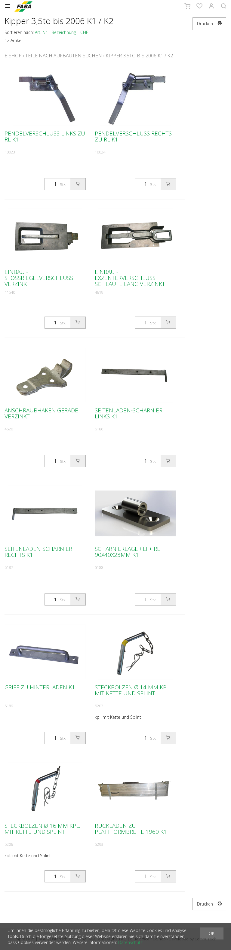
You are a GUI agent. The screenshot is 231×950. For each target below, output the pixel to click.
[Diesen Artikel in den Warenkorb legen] (77, 184)
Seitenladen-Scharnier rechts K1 (38, 552)
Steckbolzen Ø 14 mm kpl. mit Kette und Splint (132, 690)
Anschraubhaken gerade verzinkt (41, 413)
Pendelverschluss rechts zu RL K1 (133, 136)
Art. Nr (41, 32)
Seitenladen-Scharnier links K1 (128, 413)
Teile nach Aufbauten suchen (63, 55)
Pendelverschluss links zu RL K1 (45, 136)
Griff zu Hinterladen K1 (40, 687)
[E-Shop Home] (23, 6)
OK (211, 933)
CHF (84, 32)
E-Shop (13, 55)
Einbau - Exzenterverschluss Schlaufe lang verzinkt (130, 278)
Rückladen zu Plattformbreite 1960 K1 (131, 829)
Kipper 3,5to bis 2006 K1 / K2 (139, 55)
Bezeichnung (63, 32)
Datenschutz (130, 942)
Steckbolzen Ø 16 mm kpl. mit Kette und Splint (42, 829)
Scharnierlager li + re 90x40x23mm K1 (127, 552)
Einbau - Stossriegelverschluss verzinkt (39, 278)
